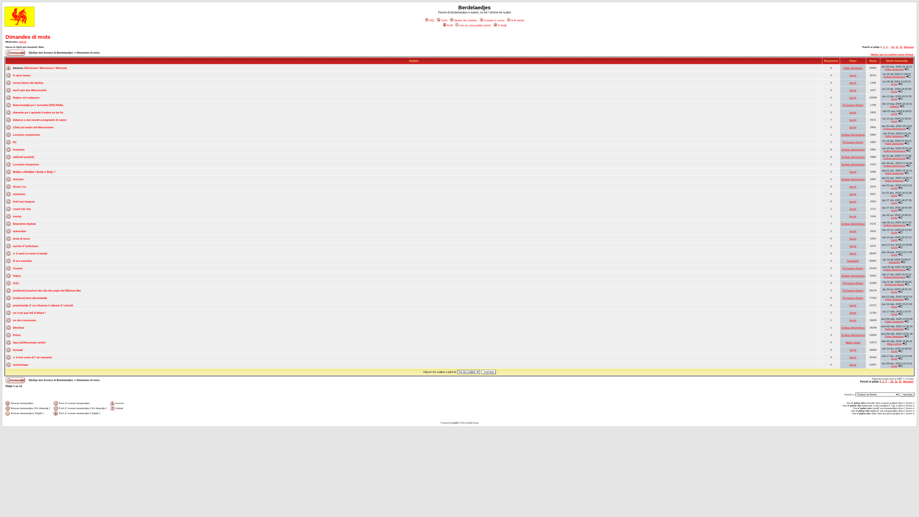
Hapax (17, 275)
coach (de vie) (22, 209)
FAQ (431, 20)
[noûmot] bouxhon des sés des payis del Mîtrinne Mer (47, 290)
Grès (16, 283)
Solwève (894, 106)
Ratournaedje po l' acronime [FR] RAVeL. (38, 105)
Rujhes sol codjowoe (26, 97)
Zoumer (18, 268)
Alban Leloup (853, 342)
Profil (450, 25)
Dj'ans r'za (19, 186)
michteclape (20, 364)
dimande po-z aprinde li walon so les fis (38, 112)
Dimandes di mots (28, 37)
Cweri (444, 20)
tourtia (17, 216)
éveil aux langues (24, 201)
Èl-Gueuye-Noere (853, 105)
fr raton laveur (22, 75)
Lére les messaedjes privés (475, 25)
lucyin (22, 41)
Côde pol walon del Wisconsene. (33, 127)
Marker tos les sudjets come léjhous (892, 54)
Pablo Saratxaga (853, 68)
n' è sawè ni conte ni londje (30, 253)
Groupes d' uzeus (494, 20)
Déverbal (18, 327)
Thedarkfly (853, 260)
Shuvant (908, 47)
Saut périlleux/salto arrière (29, 342)
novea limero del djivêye (28, 82)
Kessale (18, 349)
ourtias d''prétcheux (25, 246)
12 (901, 47)
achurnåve (19, 231)
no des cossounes (24, 320)
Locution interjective (26, 164)
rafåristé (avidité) (23, 157)
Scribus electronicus (894, 76)
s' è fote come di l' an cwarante (32, 357)
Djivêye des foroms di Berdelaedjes (51, 52)
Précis (17, 335)
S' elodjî (502, 25)
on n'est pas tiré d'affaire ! (29, 312)
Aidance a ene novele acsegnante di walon (40, 119)
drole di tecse (21, 238)
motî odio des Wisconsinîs (29, 90)
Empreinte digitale (24, 223)
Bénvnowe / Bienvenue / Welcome (45, 68)
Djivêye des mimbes (465, 20)
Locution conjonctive (26, 134)
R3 (14, 142)
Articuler (18, 179)
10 (892, 47)
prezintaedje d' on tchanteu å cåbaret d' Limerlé (43, 305)
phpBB (455, 422)
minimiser (19, 194)
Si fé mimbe (517, 20)
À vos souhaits (22, 260)
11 (897, 47)
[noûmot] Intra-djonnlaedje (30, 298)
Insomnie (19, 149)
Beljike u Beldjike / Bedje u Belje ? (34, 171)
